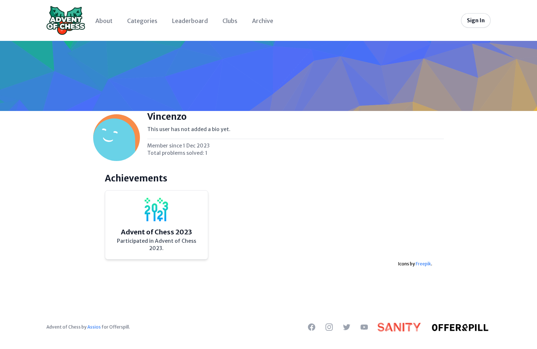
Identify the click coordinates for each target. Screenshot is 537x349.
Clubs (229, 20)
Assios (94, 327)
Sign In (476, 20)
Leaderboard (190, 20)
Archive (262, 20)
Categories (142, 20)
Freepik (423, 263)
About (104, 20)
